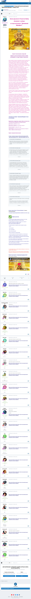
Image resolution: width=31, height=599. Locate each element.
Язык (9, 596)
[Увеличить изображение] (10, 216)
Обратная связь (16, 596)
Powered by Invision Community (15, 597)
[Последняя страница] (11, 13)
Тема (11, 596)
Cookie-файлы (21, 596)
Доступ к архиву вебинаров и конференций (8, 588)
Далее (9, 13)
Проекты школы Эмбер (12, 10)
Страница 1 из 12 (15, 13)
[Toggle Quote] (9, 139)
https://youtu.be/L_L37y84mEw (13, 256)
